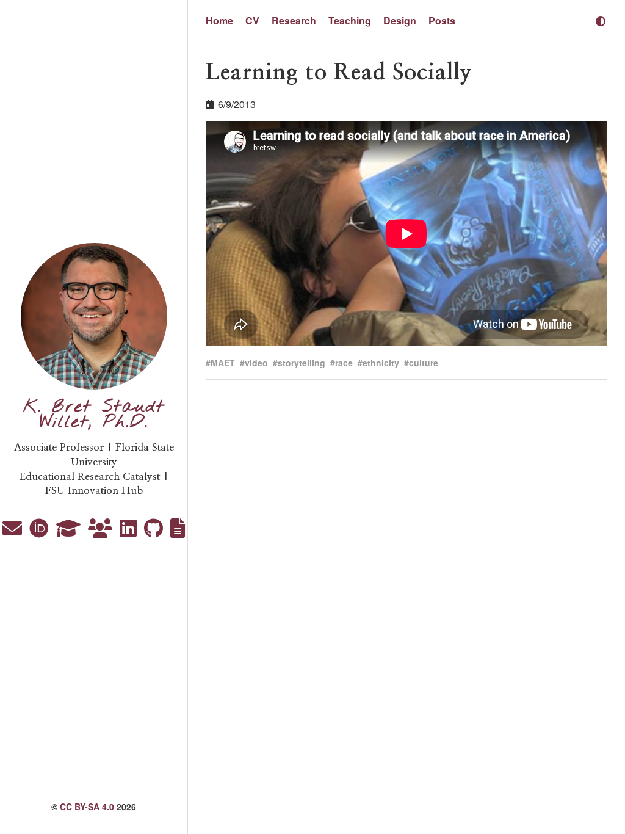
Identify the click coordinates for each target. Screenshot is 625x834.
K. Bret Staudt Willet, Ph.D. (94, 414)
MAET (223, 363)
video (256, 363)
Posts (441, 20)
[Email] (13, 531)
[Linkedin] (129, 531)
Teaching (349, 20)
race (344, 363)
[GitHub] (154, 531)
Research (294, 20)
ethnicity (381, 363)
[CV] (177, 531)
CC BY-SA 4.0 (87, 806)
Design (399, 20)
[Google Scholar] (69, 531)
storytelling (301, 363)
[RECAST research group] (101, 531)
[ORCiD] (40, 531)
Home (219, 20)
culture (423, 363)
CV (252, 20)
